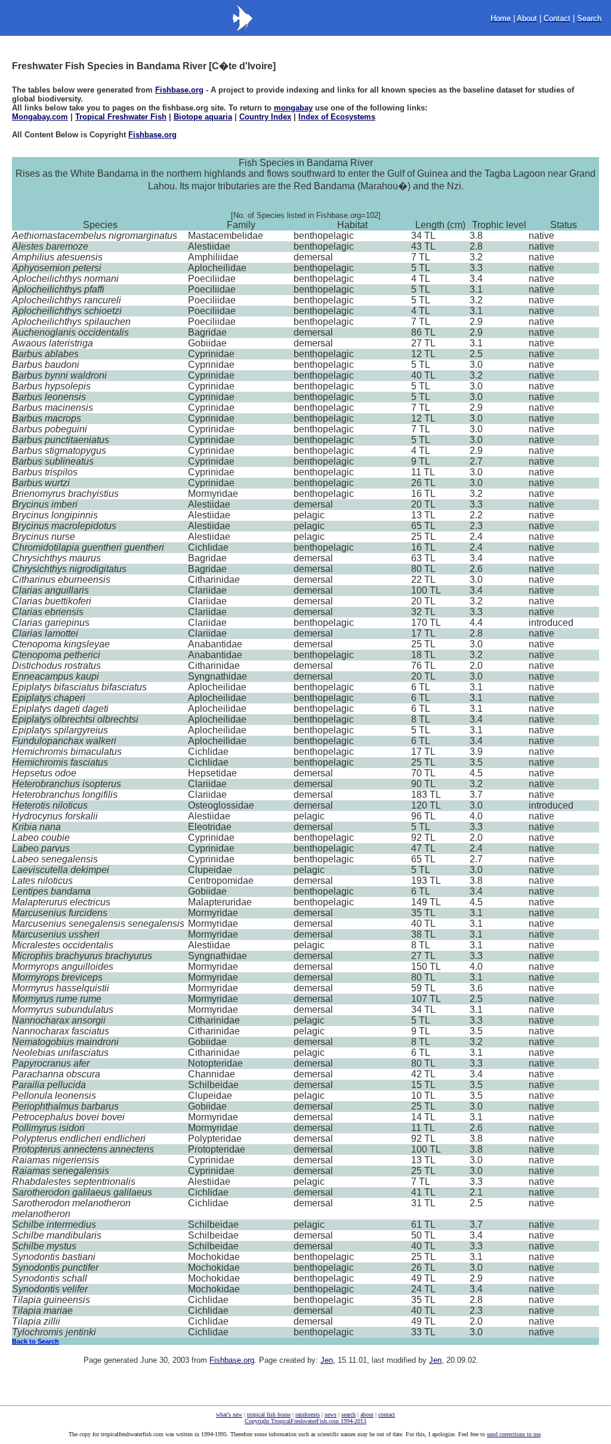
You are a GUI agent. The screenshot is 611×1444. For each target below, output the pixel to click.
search (348, 1414)
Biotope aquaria (203, 116)
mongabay (293, 107)
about (367, 1414)
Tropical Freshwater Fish (120, 116)
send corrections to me (514, 1434)
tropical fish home (269, 1414)
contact (386, 1414)
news (331, 1414)
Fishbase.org (179, 89)
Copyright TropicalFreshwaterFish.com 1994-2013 (305, 1421)
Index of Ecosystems (336, 116)
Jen (326, 1360)
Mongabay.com (40, 116)
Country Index (265, 116)
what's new (229, 1414)
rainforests (307, 1414)
